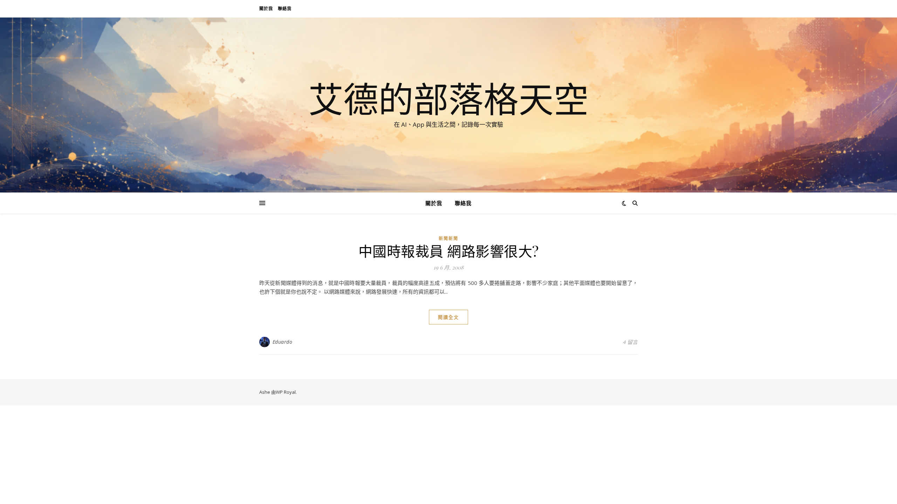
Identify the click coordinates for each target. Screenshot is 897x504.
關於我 (266, 9)
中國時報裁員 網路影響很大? (448, 250)
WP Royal (286, 392)
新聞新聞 (448, 238)
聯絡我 (285, 9)
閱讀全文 (448, 317)
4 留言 (630, 341)
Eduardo (283, 341)
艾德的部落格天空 (448, 98)
